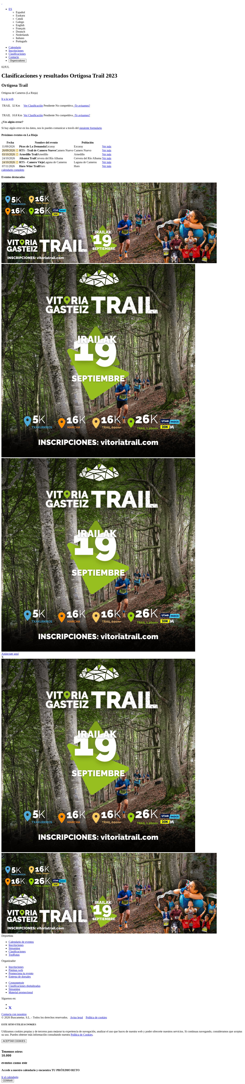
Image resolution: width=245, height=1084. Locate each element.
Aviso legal (76, 1017)
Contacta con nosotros (14, 1014)
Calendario (15, 47)
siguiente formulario (90, 128)
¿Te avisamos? (82, 105)
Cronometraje (16, 982)
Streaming (14, 948)
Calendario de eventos (21, 941)
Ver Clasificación (33, 105)
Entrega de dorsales (20, 976)
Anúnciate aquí (10, 653)
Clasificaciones (17, 53)
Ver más (106, 146)
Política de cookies (96, 1017)
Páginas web (16, 970)
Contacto (14, 57)
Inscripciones (16, 50)
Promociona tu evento (21, 973)
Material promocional (21, 992)
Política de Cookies (82, 1034)
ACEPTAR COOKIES (14, 1041)
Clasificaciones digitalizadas (24, 985)
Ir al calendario (9, 1077)
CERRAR (8, 1080)
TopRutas (14, 954)
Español (20, 12)
